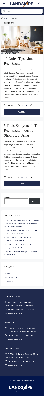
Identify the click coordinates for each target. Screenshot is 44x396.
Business (24, 177)
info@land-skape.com (15, 313)
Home (6, 18)
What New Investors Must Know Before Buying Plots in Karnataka (19, 246)
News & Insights (10, 277)
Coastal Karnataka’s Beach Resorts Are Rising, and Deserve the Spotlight (19, 238)
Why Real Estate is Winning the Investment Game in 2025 (20, 253)
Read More (22, 112)
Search (7, 197)
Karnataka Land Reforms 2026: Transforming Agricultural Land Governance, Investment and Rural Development (21, 223)
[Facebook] (17, 391)
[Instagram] (22, 391)
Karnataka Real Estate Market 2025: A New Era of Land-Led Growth (21, 231)
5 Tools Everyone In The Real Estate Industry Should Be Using (22, 130)
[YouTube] (26, 391)
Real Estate (25, 105)
